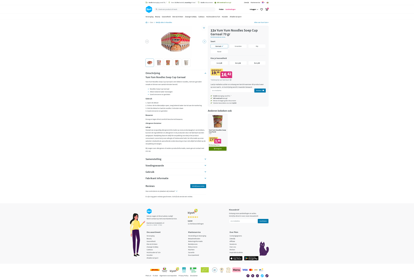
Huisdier (225, 17)
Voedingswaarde (155, 165)
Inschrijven (263, 221)
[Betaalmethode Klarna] (236, 269)
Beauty (157, 17)
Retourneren (192, 247)
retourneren (207, 2)
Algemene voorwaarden (168, 275)
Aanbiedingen (230, 9)
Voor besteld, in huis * (183, 2)
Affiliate (232, 241)
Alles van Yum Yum (261, 22)
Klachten (191, 249)
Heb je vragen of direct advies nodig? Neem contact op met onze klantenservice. (162, 217)
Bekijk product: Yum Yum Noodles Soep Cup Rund (217, 133)
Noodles (169, 22)
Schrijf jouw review (198, 186)
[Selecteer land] (263, 2)
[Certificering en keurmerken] (204, 270)
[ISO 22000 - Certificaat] (215, 270)
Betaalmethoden (194, 238)
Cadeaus (201, 17)
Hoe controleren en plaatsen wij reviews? (160, 191)
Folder (221, 9)
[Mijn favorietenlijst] (261, 9)
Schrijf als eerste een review (218, 37)
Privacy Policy (183, 275)
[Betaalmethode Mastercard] (251, 269)
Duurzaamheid (193, 255)
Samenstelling (153, 159)
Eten (151, 22)
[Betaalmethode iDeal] (256, 269)
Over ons (233, 247)
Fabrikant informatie (157, 178)
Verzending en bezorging (197, 236)
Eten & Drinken (177, 17)
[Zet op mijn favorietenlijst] (204, 28)
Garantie (191, 252)
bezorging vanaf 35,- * (158, 2)
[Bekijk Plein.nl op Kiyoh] (175, 270)
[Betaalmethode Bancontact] (261, 269)
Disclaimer (194, 275)
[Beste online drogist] (221, 270)
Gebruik (150, 172)
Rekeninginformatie (195, 241)
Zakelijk (246, 2)
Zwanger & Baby (191, 17)
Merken (232, 249)
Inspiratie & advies (236, 252)
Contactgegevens (236, 236)
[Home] (146, 22)
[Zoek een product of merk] (156, 9)
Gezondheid (166, 17)
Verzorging (149, 17)
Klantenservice (255, 2)
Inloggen (253, 9)
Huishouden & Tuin (213, 17)
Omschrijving (153, 73)
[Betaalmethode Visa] (245, 270)
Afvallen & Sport (235, 17)
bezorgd (220, 98)
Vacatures (233, 244)
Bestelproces (193, 244)
